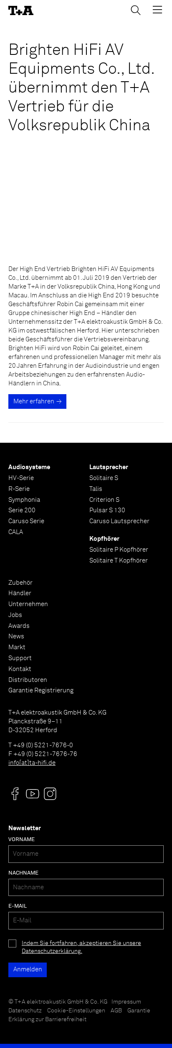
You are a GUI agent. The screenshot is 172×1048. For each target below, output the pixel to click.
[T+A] (20, 10)
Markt (16, 647)
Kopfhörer (104, 539)
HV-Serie (21, 478)
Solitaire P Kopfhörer (118, 550)
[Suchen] (135, 10)
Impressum (126, 1002)
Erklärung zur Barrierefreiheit (47, 1019)
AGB (116, 1011)
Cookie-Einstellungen (76, 1011)
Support (20, 658)
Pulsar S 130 (107, 510)
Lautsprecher (108, 467)
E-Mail (17, 906)
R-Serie (19, 489)
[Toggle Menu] (157, 9)
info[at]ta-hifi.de (32, 763)
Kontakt (19, 669)
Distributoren (27, 680)
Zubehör (20, 583)
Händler (19, 593)
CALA (15, 532)
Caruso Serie (26, 521)
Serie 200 (21, 510)
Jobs (15, 615)
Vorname (21, 839)
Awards (19, 626)
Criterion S (104, 500)
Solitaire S (103, 478)
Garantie (138, 1011)
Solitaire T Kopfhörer (118, 561)
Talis (95, 489)
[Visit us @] (15, 793)
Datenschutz (25, 1011)
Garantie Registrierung (40, 690)
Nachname (23, 873)
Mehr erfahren (33, 401)
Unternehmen (28, 604)
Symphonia (24, 500)
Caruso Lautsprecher (119, 521)
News (16, 636)
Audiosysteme (29, 467)
